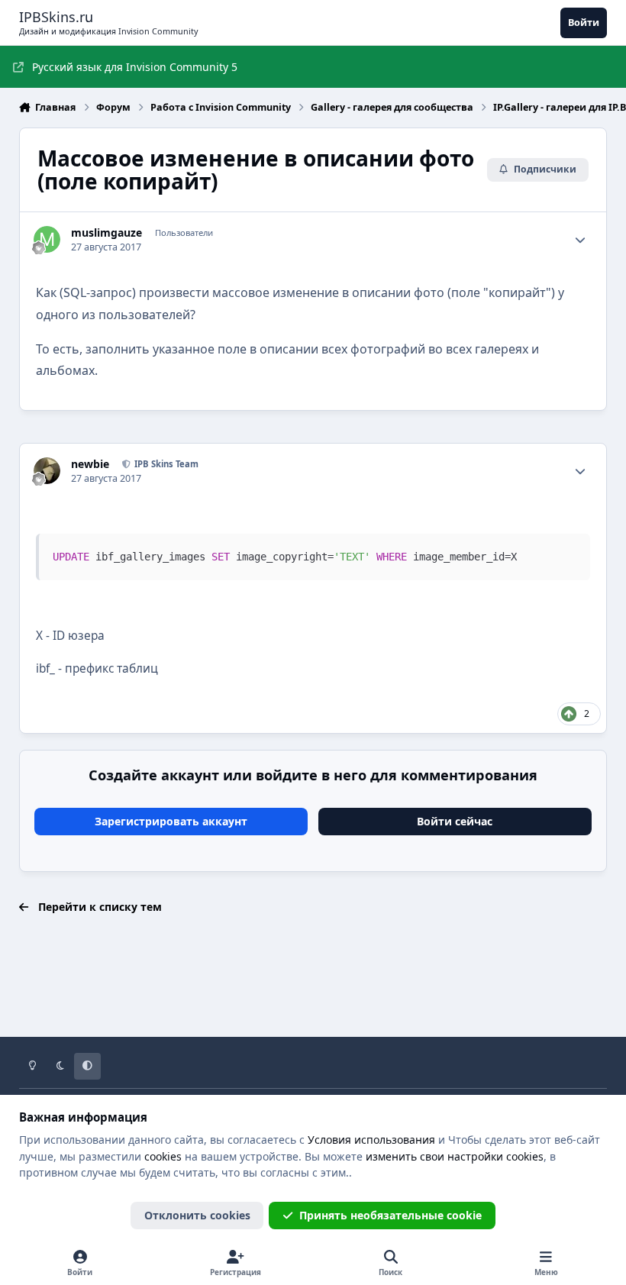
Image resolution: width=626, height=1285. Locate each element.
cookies (163, 1156)
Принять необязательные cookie (390, 1215)
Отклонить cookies (197, 1215)
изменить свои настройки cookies (455, 1156)
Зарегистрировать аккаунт (171, 821)
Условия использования (371, 1139)
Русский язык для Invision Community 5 (134, 67)
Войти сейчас (454, 821)
